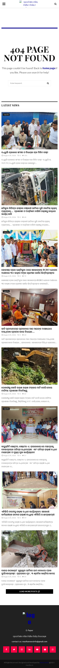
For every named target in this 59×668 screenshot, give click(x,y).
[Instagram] (22, 649)
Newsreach (44, 662)
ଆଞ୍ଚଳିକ (6, 114)
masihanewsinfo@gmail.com (34, 641)
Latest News (10, 105)
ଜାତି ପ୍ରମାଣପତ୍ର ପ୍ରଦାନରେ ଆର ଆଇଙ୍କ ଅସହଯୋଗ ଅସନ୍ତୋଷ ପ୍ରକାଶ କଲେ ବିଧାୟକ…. (26, 330)
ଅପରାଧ (6, 350)
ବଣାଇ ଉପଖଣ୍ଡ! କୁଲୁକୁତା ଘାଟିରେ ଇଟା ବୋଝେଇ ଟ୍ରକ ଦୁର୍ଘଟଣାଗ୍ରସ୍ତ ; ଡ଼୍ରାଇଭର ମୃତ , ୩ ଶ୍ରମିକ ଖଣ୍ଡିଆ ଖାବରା (28, 572)
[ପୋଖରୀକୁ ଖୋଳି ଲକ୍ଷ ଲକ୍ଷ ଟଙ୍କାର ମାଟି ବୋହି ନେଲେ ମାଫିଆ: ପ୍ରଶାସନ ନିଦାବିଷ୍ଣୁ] (29, 366)
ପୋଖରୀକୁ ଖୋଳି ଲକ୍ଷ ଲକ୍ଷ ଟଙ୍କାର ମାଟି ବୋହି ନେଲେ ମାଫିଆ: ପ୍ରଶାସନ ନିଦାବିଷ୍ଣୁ (26, 389)
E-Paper (29, 630)
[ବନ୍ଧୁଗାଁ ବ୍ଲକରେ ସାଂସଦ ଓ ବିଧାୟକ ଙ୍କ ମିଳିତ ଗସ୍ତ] (29, 130)
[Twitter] (14, 649)
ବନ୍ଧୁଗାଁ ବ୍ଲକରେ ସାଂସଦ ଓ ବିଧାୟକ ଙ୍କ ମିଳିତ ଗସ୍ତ (25, 152)
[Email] (45, 649)
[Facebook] (6, 649)
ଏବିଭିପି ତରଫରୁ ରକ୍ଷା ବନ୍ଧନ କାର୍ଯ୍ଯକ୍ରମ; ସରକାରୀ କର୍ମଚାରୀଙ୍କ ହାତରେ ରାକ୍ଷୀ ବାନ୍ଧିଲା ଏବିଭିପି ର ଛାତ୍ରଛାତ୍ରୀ (27, 513)
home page (49, 68)
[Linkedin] (29, 649)
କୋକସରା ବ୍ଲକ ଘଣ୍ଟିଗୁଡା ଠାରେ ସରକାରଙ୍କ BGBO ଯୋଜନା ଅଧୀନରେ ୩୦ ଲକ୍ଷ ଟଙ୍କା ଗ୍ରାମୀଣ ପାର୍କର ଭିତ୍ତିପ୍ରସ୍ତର (29, 271)
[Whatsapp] (53, 649)
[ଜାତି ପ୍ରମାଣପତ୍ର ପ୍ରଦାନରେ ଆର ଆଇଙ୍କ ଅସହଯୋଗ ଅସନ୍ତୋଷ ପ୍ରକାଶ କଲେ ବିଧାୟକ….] (29, 307)
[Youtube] (37, 649)
